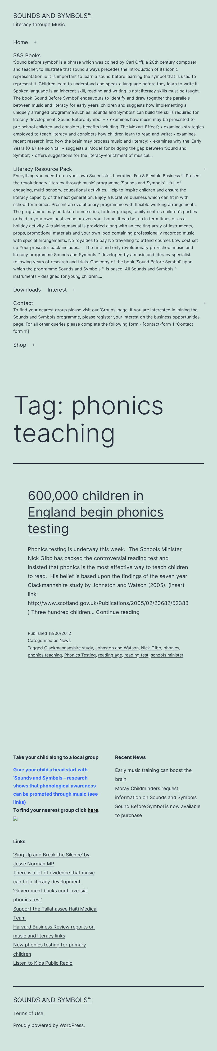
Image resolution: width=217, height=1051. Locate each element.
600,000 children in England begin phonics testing (96, 512)
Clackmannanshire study (68, 647)
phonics (171, 647)
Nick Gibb (151, 647)
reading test (136, 655)
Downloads (27, 290)
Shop (19, 345)
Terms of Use (28, 1013)
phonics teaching (45, 655)
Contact (106, 317)
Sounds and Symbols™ (52, 16)
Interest (57, 290)
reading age (110, 655)
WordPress (72, 1025)
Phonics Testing (80, 655)
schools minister (167, 655)
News (65, 640)
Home (20, 42)
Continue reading (117, 612)
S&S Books (108, 105)
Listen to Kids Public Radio (43, 963)
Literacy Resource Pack (107, 222)
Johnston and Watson (117, 647)
